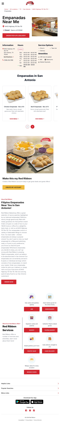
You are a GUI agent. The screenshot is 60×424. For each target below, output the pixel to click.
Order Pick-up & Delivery (16, 35)
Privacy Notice (29, 420)
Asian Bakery (49, 309)
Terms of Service (37, 420)
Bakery (31, 330)
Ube (31, 309)
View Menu (13, 119)
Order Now (8, 282)
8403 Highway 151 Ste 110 (13, 26)
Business (20, 49)
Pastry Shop (31, 351)
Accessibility (21, 420)
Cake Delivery (50, 351)
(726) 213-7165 (8, 60)
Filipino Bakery (50, 330)
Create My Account (13, 187)
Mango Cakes (31, 372)
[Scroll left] (27, 127)
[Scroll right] (32, 127)
